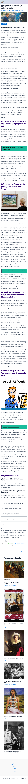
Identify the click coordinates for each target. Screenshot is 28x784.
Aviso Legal (14, 764)
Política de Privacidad (14, 771)
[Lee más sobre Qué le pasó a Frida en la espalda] (14, 701)
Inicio (14, 763)
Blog (14, 766)
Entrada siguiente (21, 551)
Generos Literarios (9, 2)
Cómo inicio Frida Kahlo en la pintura (12, 681)
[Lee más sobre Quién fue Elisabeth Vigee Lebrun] (14, 643)
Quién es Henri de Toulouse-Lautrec (12, 582)
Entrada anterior (6, 551)
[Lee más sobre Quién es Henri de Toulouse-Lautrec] (14, 570)
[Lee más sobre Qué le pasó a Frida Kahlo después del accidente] (14, 605)
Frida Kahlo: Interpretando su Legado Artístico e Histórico (12, 752)
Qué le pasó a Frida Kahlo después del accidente (13, 624)
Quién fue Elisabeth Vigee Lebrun (13, 658)
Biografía (4, 23)
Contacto (14, 768)
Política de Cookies (14, 770)
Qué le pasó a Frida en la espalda (13, 716)
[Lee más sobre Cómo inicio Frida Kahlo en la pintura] (14, 671)
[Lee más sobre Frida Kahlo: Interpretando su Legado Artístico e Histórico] (14, 735)
